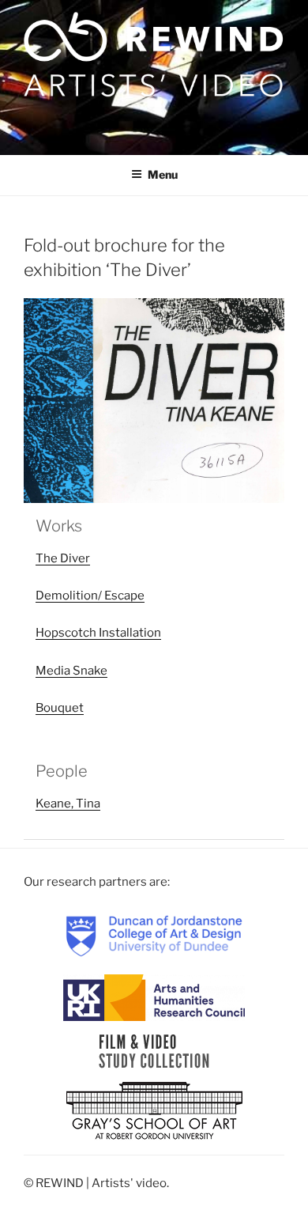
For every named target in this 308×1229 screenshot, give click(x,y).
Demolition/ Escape (90, 595)
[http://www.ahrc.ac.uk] (154, 997)
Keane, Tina (68, 803)
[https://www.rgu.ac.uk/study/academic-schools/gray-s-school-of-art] (154, 1112)
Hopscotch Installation (98, 633)
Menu (163, 174)
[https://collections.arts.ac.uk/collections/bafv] (154, 1051)
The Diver (63, 558)
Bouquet (60, 708)
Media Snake (71, 671)
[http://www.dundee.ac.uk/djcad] (154, 935)
